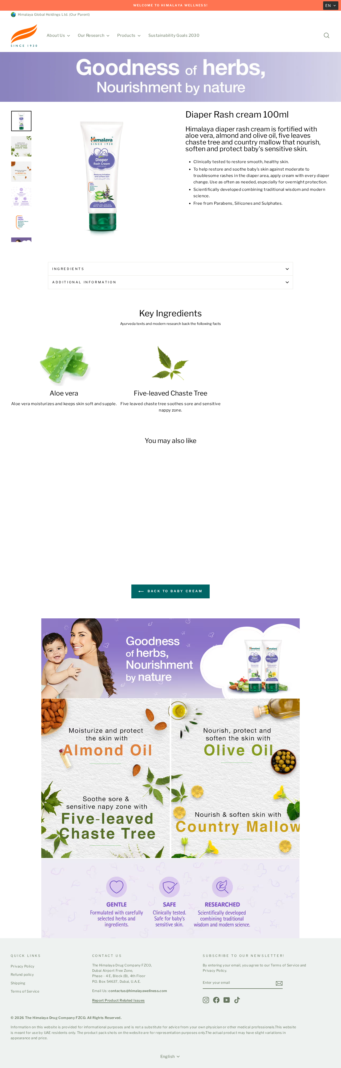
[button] (330, 5)
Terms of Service (25, 991)
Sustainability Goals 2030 (173, 35)
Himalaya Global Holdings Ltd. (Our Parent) (53, 15)
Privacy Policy (22, 966)
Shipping (18, 983)
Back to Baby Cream (174, 591)
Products (126, 35)
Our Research (91, 35)
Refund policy (22, 975)
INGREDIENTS (68, 269)
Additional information (84, 282)
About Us (56, 35)
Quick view (48, 527)
